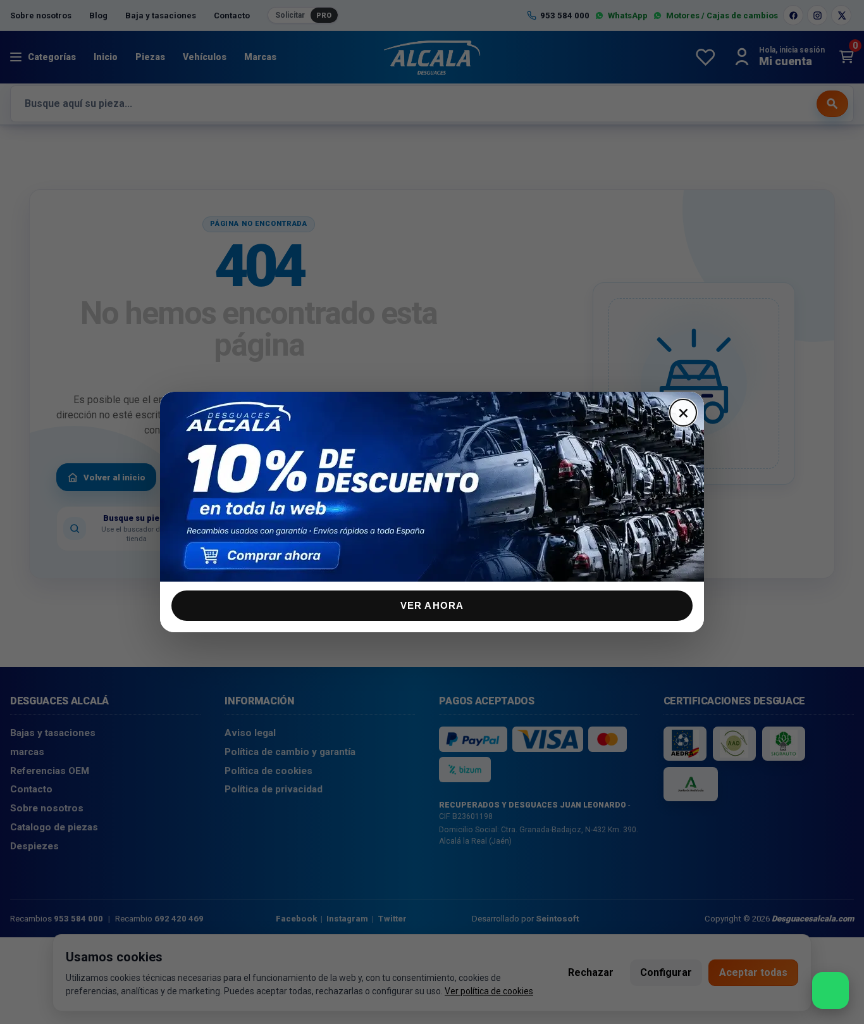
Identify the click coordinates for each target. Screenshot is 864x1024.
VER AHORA (432, 605)
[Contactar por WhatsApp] (830, 990)
